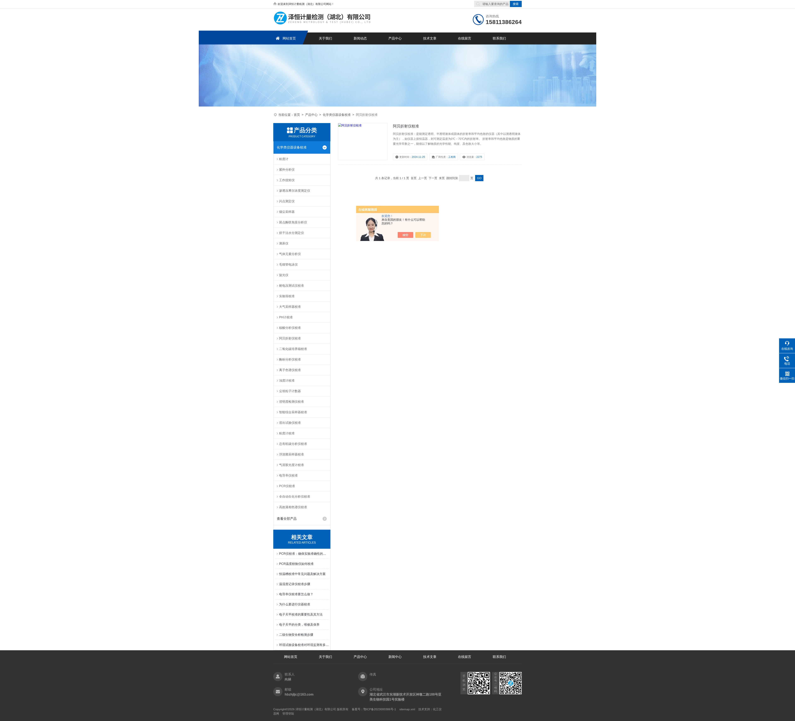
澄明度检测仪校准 (291, 401)
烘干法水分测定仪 (291, 233)
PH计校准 (286, 317)
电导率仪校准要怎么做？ (296, 594)
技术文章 (429, 38)
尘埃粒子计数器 (290, 391)
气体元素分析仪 (290, 254)
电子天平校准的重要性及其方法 (301, 614)
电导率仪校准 (288, 475)
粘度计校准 (287, 433)
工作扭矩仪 (287, 180)
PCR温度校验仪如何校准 (296, 563)
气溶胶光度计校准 (291, 465)
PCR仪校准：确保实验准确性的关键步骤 (304, 553)
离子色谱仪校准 (290, 370)
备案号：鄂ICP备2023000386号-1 (374, 709)
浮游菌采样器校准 (291, 454)
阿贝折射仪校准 (290, 338)
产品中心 (395, 38)
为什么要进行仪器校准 (294, 604)
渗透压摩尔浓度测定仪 (294, 190)
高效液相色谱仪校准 (293, 507)
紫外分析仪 (287, 169)
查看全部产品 (287, 518)
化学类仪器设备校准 (337, 114)
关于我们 (325, 38)
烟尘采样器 (287, 211)
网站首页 (289, 38)
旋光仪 (283, 275)
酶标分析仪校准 (290, 359)
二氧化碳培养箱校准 (293, 349)
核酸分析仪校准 (290, 327)
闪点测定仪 (287, 201)
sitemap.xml (407, 709)
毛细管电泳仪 (288, 264)
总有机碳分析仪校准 (293, 444)
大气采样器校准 (290, 306)
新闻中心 (395, 657)
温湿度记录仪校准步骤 (294, 584)
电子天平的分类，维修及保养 (299, 624)
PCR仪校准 (287, 486)
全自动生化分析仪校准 (294, 496)
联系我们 (499, 38)
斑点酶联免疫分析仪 (293, 222)
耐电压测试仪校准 (291, 285)
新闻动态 (360, 38)
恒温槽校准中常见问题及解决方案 (302, 574)
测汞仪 (283, 243)
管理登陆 (288, 713)
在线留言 (464, 38)
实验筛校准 (287, 296)
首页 (297, 114)
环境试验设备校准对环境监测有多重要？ (304, 645)
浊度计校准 (287, 380)
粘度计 (283, 159)
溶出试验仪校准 (290, 422)
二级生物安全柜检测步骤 (296, 634)
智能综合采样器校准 (293, 412)
